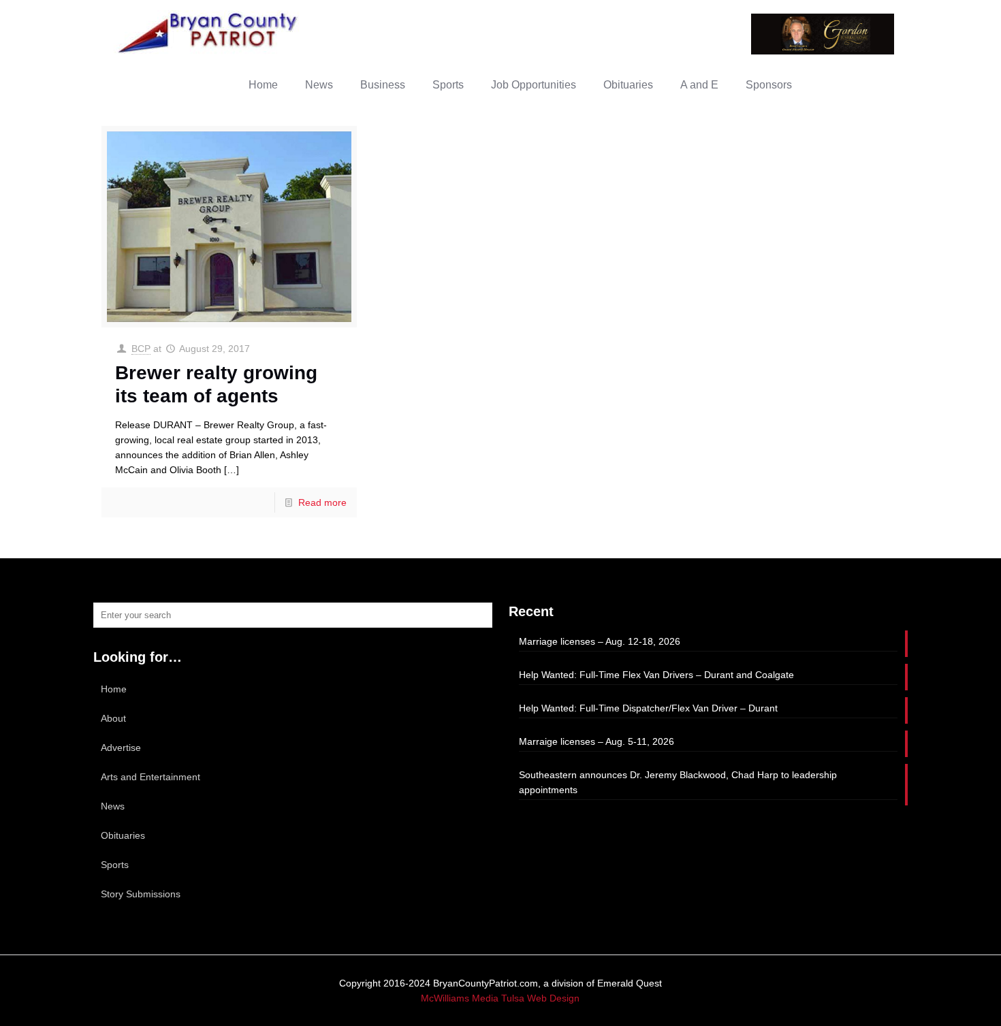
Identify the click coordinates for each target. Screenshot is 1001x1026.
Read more (322, 502)
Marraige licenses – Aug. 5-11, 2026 (596, 741)
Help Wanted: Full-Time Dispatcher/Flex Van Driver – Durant (648, 708)
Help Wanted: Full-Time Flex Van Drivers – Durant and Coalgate (656, 674)
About (113, 718)
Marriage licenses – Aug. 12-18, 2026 (599, 641)
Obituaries (123, 835)
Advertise (121, 747)
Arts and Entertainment (150, 776)
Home (114, 689)
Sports (115, 864)
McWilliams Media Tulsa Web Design (500, 998)
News (113, 806)
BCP (140, 348)
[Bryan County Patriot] (209, 32)
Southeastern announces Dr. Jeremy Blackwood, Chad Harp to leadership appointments (678, 782)
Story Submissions (140, 893)
